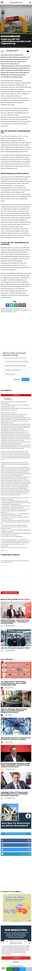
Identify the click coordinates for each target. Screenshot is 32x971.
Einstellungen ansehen (16, 966)
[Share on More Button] (29, 969)
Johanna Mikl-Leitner (20, 310)
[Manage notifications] (3, 968)
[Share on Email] (24, 305)
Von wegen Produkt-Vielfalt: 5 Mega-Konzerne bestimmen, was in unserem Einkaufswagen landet (14, 683)
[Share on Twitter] (11, 305)
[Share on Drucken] (20, 305)
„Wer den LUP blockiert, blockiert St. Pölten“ (15, 648)
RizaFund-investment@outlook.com (19, 547)
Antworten (16, 395)
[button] (30, 943)
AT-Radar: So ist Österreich (11, 892)
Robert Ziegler (12, 312)
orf (29, 310)
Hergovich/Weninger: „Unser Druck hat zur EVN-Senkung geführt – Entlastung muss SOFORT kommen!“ (15, 621)
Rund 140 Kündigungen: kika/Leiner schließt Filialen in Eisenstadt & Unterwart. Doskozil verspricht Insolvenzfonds (15, 765)
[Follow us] (30, 2)
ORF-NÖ (4, 312)
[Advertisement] (16, 331)
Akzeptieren (16, 958)
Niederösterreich (24, 599)
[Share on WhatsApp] (16, 305)
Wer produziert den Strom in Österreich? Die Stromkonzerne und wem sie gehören (16, 738)
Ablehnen (16, 962)
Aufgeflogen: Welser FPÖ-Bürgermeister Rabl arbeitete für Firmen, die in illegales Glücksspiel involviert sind (14, 793)
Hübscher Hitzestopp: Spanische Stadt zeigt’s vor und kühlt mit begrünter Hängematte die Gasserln (14, 710)
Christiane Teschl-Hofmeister (11, 309)
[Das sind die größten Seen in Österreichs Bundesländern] (17, 921)
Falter (20, 136)
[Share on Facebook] (7, 305)
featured (23, 309)
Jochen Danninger (7, 310)
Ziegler (3, 177)
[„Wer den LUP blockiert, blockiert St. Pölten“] (16, 637)
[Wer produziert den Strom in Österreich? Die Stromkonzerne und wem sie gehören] (16, 726)
